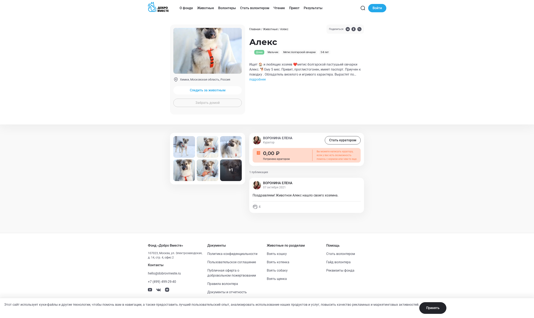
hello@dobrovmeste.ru (164, 273)
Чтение (279, 8)
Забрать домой (207, 103)
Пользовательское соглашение (231, 262)
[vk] (348, 29)
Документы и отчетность (227, 292)
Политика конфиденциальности (232, 254)
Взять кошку (277, 254)
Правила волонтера (222, 284)
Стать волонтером (254, 8)
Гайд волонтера (338, 262)
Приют (294, 8)
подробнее (257, 79)
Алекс (284, 29)
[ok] (353, 29)
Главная (255, 29)
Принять (433, 308)
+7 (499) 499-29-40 (162, 282)
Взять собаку (277, 270)
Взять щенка (277, 279)
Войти (377, 8)
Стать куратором (342, 140)
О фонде (186, 8)
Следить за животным (207, 90)
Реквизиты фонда (340, 270)
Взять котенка (278, 262)
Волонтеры (227, 8)
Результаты (313, 8)
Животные (205, 8)
